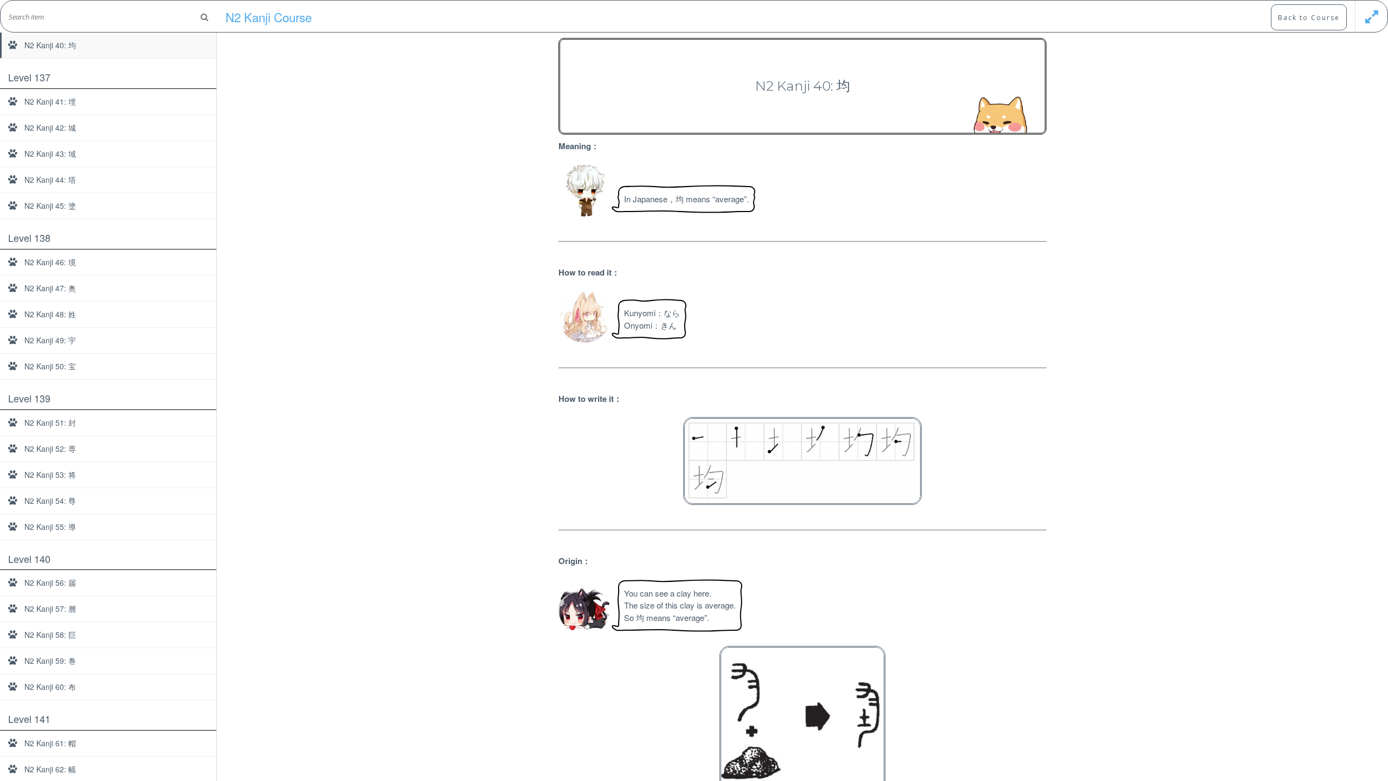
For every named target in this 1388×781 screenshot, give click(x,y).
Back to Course (1309, 17)
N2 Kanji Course (269, 16)
